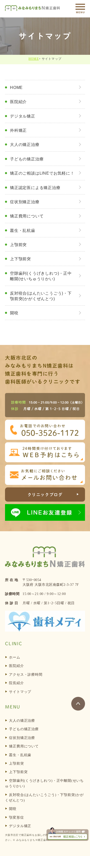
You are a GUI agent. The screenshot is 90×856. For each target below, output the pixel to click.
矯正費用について (27, 216)
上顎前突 (18, 245)
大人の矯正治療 (25, 144)
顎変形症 (16, 817)
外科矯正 (18, 130)
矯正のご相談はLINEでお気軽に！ (42, 173)
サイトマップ (20, 692)
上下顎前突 (20, 259)
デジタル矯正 (22, 116)
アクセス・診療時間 (25, 674)
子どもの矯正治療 (27, 159)
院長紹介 (16, 683)
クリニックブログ (45, 495)
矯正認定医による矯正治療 (35, 188)
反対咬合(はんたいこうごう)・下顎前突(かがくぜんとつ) (41, 296)
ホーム (14, 657)
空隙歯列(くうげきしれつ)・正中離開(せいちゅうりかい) (41, 276)
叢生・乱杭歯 (22, 230)
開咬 (14, 313)
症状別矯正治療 (25, 202)
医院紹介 (18, 102)
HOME (33, 59)
